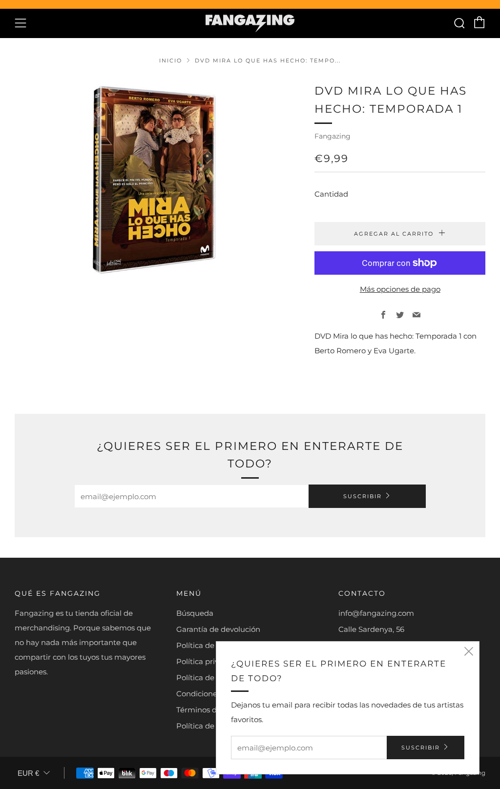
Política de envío (206, 645)
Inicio (170, 60)
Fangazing (332, 136)
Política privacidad (209, 661)
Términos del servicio (214, 709)
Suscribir (362, 496)
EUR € (28, 773)
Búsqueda (194, 613)
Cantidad (331, 194)
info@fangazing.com (376, 613)
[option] (150, 180)
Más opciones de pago (400, 289)
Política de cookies (209, 677)
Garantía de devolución (218, 629)
